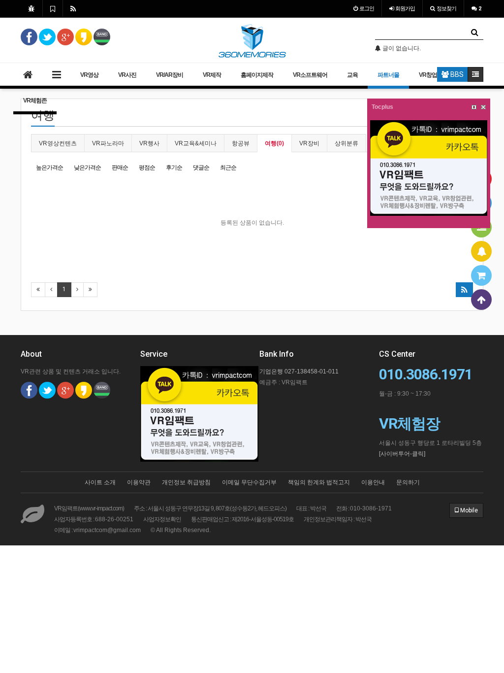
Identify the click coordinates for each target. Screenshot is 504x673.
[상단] (481, 299)
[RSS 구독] (73, 8)
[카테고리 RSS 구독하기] (464, 289)
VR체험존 (35, 100)
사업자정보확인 (162, 519)
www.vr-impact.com (101, 508)
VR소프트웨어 (310, 74)
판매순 (120, 167)
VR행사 (149, 143)
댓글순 (201, 167)
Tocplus (382, 106)
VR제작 (212, 74)
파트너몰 (388, 74)
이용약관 (139, 482)
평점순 (147, 167)
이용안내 (373, 482)
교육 (352, 74)
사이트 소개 (100, 482)
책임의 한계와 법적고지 (319, 482)
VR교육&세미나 (196, 143)
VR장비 (309, 143)
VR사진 (127, 74)
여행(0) (274, 143)
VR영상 (89, 74)
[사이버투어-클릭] (402, 453)
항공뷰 (241, 143)
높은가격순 (49, 167)
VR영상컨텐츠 (58, 143)
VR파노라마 (108, 143)
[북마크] (53, 8)
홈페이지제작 (257, 74)
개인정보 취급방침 (186, 482)
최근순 (228, 167)
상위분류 (346, 143)
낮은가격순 (87, 167)
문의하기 (408, 482)
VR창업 (428, 74)
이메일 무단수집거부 (249, 482)
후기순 (174, 167)
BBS (456, 74)
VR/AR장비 (169, 74)
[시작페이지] (31, 8)
